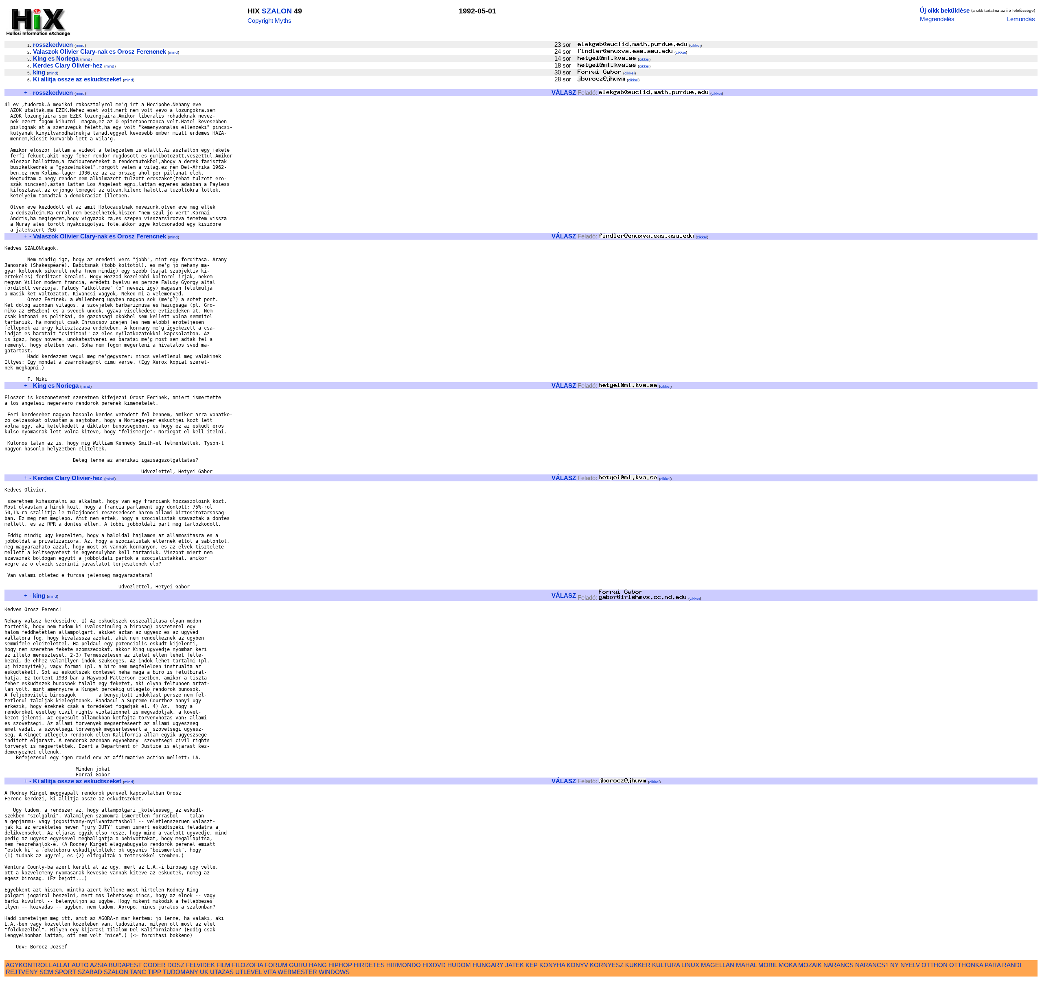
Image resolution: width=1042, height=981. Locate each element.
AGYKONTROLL (28, 964)
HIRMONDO (403, 964)
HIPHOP (340, 964)
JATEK (514, 964)
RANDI (1011, 964)
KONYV (577, 964)
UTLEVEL (248, 971)
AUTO (80, 964)
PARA (992, 964)
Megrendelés (937, 18)
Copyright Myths (269, 20)
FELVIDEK (200, 964)
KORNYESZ (607, 964)
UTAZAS (222, 971)
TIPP (154, 971)
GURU (298, 964)
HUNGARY (488, 964)
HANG (318, 964)
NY (894, 964)
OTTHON (935, 964)
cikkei (695, 45)
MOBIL (767, 964)
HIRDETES (369, 964)
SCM (46, 971)
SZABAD (90, 971)
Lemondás (1021, 18)
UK (204, 971)
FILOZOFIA (247, 964)
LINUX (690, 964)
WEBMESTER (297, 971)
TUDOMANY (180, 971)
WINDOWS (334, 971)
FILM (223, 964)
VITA (269, 971)
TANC (138, 971)
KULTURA (666, 964)
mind (80, 45)
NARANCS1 (872, 964)
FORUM (276, 964)
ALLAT (61, 964)
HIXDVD (434, 964)
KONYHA (552, 964)
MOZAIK (810, 964)
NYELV (910, 964)
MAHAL (746, 964)
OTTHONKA (966, 964)
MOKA (788, 964)
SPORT (65, 971)
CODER (154, 964)
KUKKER (637, 964)
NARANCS (838, 964)
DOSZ (175, 964)
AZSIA (98, 964)
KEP (531, 964)
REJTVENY (22, 971)
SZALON (277, 11)
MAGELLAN (717, 964)
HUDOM (459, 964)
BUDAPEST (125, 964)
